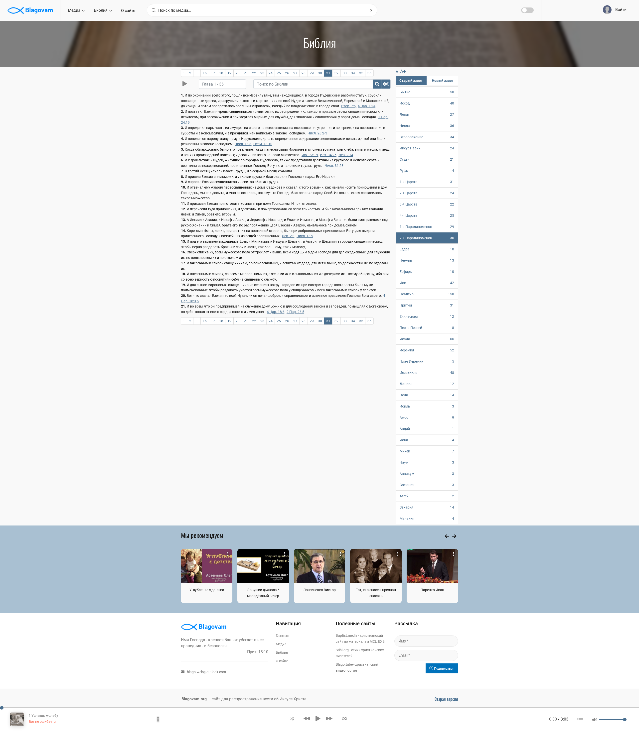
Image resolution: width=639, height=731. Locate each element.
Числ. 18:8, (243, 144)
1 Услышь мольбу (43, 716)
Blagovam (38, 10)
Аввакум (427, 474)
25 (279, 73)
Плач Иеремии (427, 361)
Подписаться (443, 668)
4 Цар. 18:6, (276, 312)
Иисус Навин (427, 148)
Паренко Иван (432, 590)
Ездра (427, 249)
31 (328, 73)
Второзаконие (427, 137)
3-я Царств (427, 204)
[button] (292, 718)
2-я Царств (427, 193)
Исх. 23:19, (310, 155)
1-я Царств (427, 182)
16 (205, 73)
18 (221, 73)
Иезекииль (427, 373)
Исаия (427, 339)
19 (229, 73)
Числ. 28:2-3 (317, 133)
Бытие (427, 92)
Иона (427, 440)
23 (262, 73)
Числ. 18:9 (305, 236)
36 (369, 73)
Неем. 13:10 (262, 144)
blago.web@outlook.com (206, 672)
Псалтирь (427, 294)
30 (320, 73)
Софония (427, 485)
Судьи (427, 159)
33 (345, 73)
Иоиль (427, 406)
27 (295, 73)
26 (287, 73)
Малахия (427, 519)
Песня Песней (427, 328)
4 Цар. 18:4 (366, 106)
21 (246, 73)
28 (304, 73)
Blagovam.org (194, 699)
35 (361, 73)
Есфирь (427, 272)
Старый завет (411, 81)
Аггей (427, 496)
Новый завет (443, 81)
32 (336, 73)
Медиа (74, 10)
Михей (427, 451)
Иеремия (427, 350)
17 (213, 73)
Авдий (427, 429)
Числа (427, 126)
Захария (427, 507)
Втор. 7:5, (348, 106)
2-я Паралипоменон (427, 238)
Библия (101, 10)
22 (254, 73)
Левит (427, 114)
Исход (427, 103)
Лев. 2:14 (345, 155)
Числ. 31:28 (334, 166)
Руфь (427, 171)
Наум (427, 462)
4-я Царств (427, 215)
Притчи (427, 305)
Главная (282, 635)
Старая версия (446, 699)
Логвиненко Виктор (319, 590)
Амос (427, 417)
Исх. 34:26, (328, 155)
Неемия (427, 260)
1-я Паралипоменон (427, 227)
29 (312, 73)
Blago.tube (344, 664)
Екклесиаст (427, 316)
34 (353, 73)
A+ (403, 71)
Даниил (427, 384)
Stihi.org (342, 650)
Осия (427, 395)
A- (397, 71)
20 (238, 73)
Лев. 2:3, (288, 236)
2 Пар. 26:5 (295, 312)
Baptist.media (346, 635)
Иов (427, 283)
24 (271, 73)
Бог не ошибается (43, 722)
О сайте (128, 10)
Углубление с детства (206, 590)
